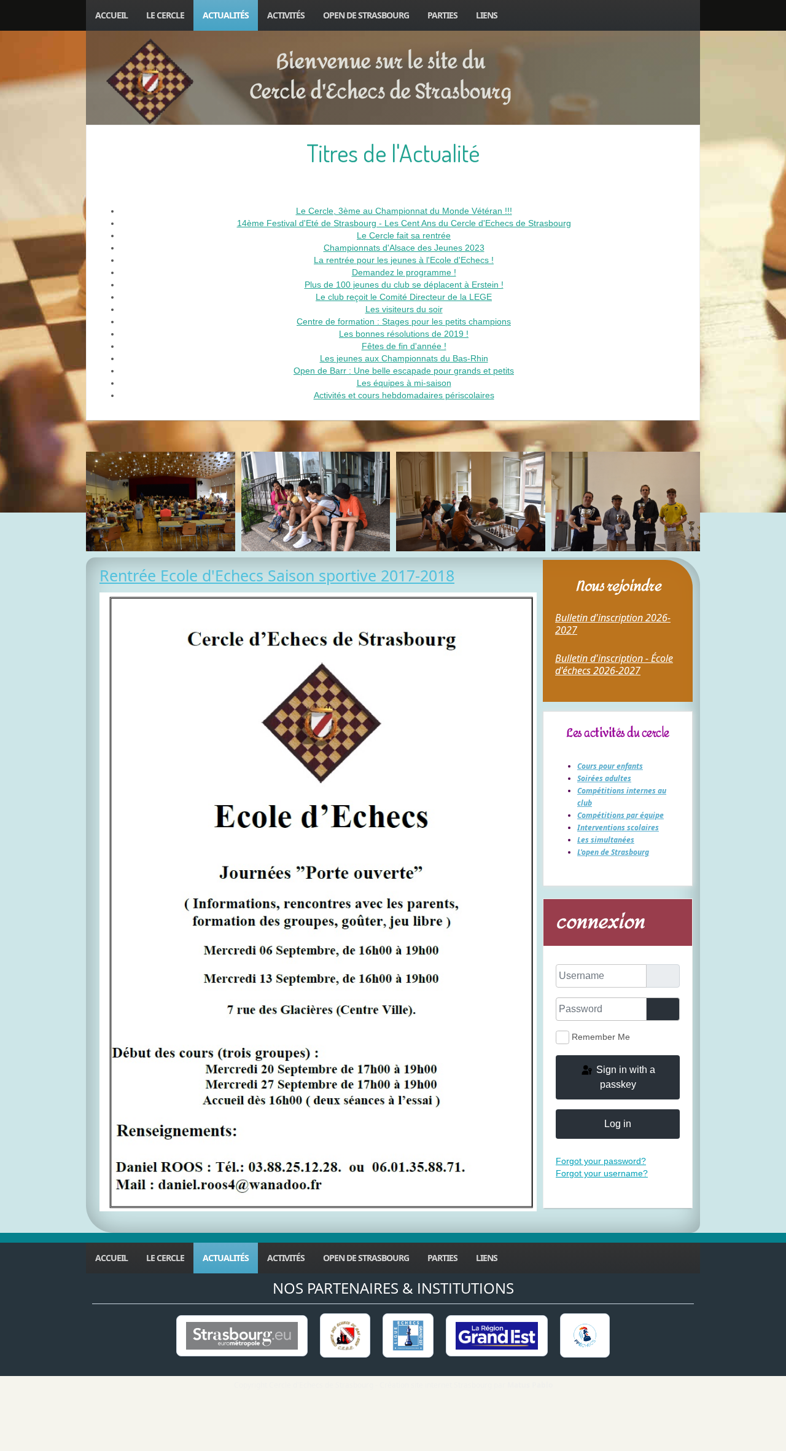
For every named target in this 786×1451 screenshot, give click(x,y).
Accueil (111, 15)
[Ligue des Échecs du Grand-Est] (408, 1335)
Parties (442, 15)
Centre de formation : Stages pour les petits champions (404, 321)
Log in (617, 1124)
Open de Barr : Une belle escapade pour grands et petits (404, 371)
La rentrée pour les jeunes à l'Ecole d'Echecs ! (404, 260)
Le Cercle (165, 15)
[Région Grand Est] (497, 1335)
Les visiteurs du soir (404, 309)
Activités (286, 15)
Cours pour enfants (610, 766)
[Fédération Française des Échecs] (584, 1335)
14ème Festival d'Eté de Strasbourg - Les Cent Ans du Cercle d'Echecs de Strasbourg (404, 223)
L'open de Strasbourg (613, 852)
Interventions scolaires (618, 827)
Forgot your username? (602, 1173)
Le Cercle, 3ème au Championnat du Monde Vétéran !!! (404, 211)
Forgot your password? (601, 1161)
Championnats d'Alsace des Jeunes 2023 (404, 248)
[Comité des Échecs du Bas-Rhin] (345, 1335)
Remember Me (601, 1037)
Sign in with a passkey (624, 1077)
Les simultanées (605, 840)
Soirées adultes (604, 778)
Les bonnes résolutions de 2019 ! (404, 334)
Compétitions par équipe (620, 815)
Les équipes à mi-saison (404, 383)
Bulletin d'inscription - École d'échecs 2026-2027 (614, 664)
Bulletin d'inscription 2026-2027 (613, 624)
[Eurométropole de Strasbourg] (242, 1335)
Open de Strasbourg (366, 15)
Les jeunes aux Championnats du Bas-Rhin (404, 358)
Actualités (226, 15)
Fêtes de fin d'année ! (404, 346)
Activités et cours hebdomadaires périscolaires (404, 395)
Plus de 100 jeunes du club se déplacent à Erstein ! (404, 284)
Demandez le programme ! (404, 272)
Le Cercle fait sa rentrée (404, 235)
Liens (486, 15)
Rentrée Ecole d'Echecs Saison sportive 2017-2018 (276, 575)
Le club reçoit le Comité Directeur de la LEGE (404, 297)
